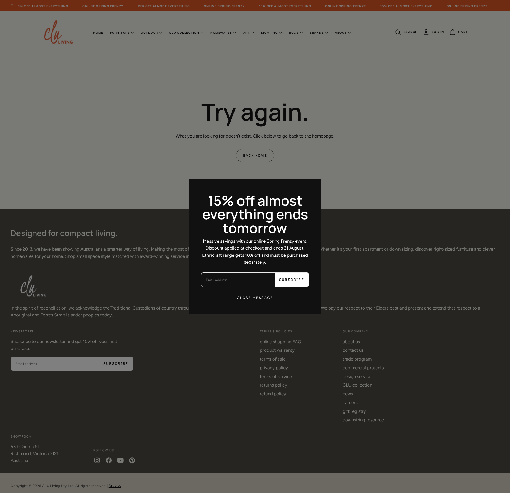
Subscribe (291, 280)
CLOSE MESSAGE (255, 297)
